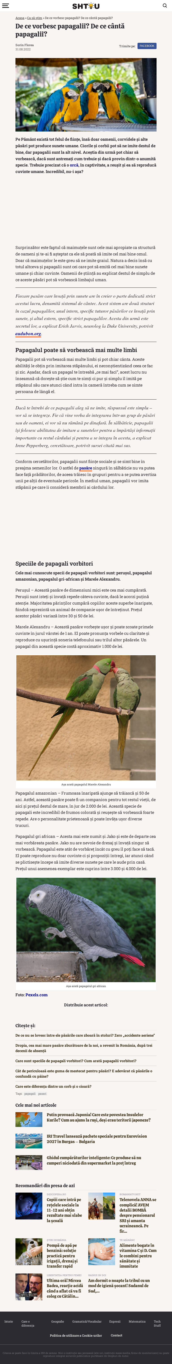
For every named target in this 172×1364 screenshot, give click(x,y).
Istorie (8, 1321)
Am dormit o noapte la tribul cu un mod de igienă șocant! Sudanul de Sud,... (119, 1286)
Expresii (114, 1321)
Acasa (19, 18)
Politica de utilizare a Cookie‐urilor (76, 1335)
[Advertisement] (86, 210)
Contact (116, 1335)
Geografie (57, 1321)
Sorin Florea (24, 45)
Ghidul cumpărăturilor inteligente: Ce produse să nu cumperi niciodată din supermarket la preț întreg (94, 1160)
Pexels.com (37, 994)
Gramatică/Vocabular (86, 1321)
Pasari (42, 1093)
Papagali (30, 1093)
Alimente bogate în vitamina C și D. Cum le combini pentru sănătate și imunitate (138, 1256)
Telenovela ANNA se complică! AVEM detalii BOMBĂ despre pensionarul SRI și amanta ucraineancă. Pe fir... (138, 1215)
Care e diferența (28, 1323)
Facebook (147, 46)
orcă (74, 165)
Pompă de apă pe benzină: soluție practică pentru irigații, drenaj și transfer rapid (62, 1256)
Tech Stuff (157, 1323)
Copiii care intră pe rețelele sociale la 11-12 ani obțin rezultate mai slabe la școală (64, 1210)
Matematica (137, 1321)
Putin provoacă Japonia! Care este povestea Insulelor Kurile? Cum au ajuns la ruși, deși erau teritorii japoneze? (99, 1117)
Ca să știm (34, 18)
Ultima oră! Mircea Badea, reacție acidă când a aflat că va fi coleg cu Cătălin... (65, 1288)
